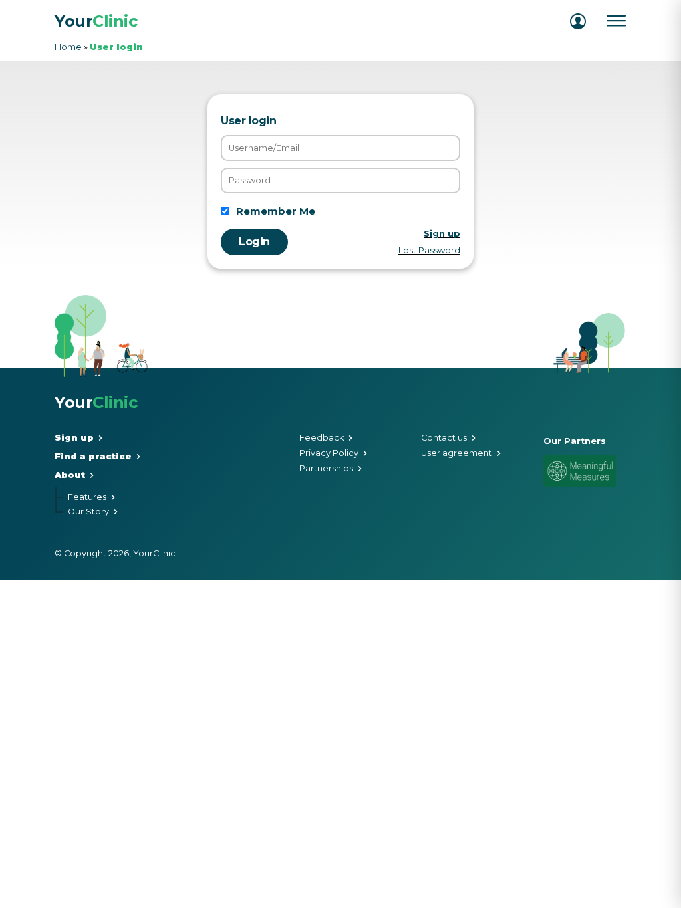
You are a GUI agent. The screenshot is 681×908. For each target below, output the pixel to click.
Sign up (74, 438)
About (70, 475)
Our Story (88, 512)
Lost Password (429, 250)
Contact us (444, 438)
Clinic (96, 21)
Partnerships (326, 469)
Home (68, 47)
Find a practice (93, 457)
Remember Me (275, 211)
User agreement (456, 453)
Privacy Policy (328, 453)
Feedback (321, 438)
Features (87, 497)
